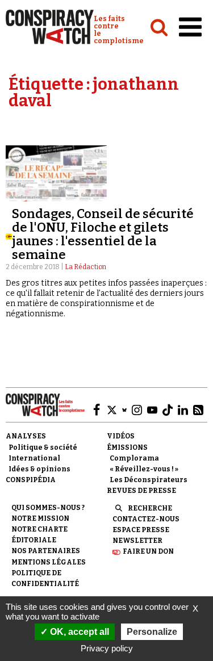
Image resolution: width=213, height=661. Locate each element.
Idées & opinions (39, 469)
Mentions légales (48, 562)
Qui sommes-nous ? (48, 508)
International (34, 458)
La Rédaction (85, 267)
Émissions (127, 447)
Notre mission (40, 518)
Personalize (152, 632)
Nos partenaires (45, 551)
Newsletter (137, 541)
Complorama (134, 458)
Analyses (26, 436)
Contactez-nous (145, 519)
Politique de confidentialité (45, 578)
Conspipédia (31, 480)
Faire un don (148, 551)
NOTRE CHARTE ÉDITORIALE (39, 534)
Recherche (150, 508)
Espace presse (140, 530)
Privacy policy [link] (107, 648)
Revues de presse (141, 491)
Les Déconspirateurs (148, 480)
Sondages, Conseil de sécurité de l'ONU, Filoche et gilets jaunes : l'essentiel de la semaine (103, 234)
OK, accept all (78, 632)
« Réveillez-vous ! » (144, 469)
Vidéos (121, 436)
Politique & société (43, 447)
